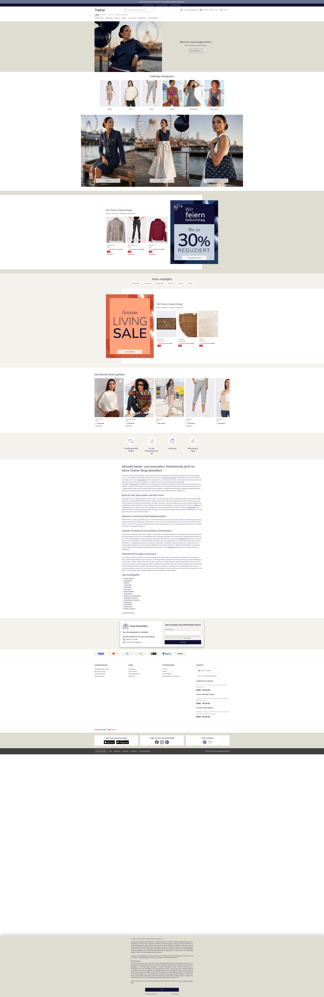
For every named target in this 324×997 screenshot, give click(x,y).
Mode (97, 14)
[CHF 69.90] (109, 397)
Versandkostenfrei (134, 674)
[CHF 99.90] (139, 397)
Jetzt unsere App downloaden (116, 738)
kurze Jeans (127, 589)
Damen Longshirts (129, 608)
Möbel (190, 283)
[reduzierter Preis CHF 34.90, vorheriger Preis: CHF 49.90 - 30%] (116, 230)
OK (162, 989)
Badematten (160, 283)
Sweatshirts (128, 602)
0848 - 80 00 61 (203, 703)
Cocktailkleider (191, 507)
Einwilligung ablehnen (151, 994)
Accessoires (132, 18)
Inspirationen (142, 18)
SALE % (110, 14)
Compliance (134, 751)
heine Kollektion (153, 18)
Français (113, 729)
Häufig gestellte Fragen (101, 669)
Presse (164, 671)
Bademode (109, 18)
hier (172, 950)
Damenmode (100, 18)
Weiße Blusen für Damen (131, 600)
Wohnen (103, 14)
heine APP (131, 676)
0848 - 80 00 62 (203, 717)
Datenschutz (117, 751)
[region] (162, 966)
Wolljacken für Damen (131, 598)
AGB (110, 751)
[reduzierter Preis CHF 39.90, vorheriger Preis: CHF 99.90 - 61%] (208, 324)
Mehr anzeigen (187, 638)
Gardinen (171, 283)
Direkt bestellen (99, 676)
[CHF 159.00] (169, 397)
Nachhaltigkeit (167, 674)
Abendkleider (142, 480)
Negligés (126, 583)
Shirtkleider (127, 587)
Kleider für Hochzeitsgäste (132, 595)
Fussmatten (148, 283)
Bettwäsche (136, 283)
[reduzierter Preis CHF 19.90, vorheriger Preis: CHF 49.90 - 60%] (187, 324)
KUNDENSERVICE (101, 665)
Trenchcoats (128, 585)
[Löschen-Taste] (152, 10)
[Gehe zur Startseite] (100, 9)
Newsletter (131, 669)
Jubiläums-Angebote (121, 14)
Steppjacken (128, 580)
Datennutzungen (184, 941)
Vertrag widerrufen (101, 751)
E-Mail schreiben (204, 671)
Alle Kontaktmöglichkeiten (208, 676)
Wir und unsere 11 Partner (138, 941)
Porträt (164, 669)
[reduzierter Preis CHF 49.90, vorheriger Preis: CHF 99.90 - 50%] (158, 230)
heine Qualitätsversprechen (171, 676)
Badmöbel (182, 538)
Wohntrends (134, 484)
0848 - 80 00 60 (203, 690)
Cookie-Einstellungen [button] (144, 751)
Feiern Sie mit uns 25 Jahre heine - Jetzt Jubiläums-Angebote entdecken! (162, 2)
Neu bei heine (132, 671)
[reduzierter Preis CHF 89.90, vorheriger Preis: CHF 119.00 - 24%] (137, 230)
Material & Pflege (99, 674)
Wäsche (117, 18)
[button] (166, 230)
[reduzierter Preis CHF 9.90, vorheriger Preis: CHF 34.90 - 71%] (166, 324)
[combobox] (142, 10)
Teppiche (181, 283)
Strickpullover (128, 606)
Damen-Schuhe (129, 578)
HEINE (130, 665)
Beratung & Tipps (100, 671)
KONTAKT (199, 665)
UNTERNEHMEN (168, 665)
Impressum (126, 751)
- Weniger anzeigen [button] (128, 613)
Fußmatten (170, 547)
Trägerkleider (128, 604)
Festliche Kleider (129, 591)
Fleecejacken (128, 593)
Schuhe (124, 18)
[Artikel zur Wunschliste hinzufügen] (122, 219)
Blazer (197, 505)
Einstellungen (175, 994)
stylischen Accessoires (169, 477)
